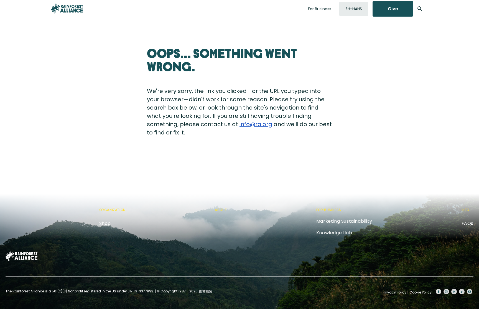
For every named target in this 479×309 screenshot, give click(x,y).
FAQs (467, 223)
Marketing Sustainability (344, 221)
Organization (112, 209)
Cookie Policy (420, 292)
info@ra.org (256, 124)
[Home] (67, 8)
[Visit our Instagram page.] (446, 291)
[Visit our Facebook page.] (438, 291)
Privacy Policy (395, 292)
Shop (105, 223)
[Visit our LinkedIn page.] (454, 291)
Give (393, 9)
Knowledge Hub (334, 233)
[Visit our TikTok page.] (462, 291)
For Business (319, 9)
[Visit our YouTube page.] (469, 291)
